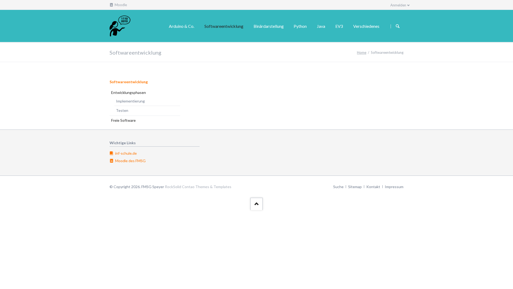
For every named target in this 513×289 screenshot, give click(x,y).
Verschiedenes (366, 26)
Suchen (397, 26)
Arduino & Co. (181, 26)
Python (300, 26)
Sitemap (355, 186)
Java (321, 26)
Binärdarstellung (269, 26)
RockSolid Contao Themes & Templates (198, 186)
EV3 (339, 26)
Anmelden (398, 5)
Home (361, 52)
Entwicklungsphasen (128, 92)
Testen (122, 110)
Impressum (394, 186)
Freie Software (123, 120)
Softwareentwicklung (129, 81)
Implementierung (130, 101)
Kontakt (373, 186)
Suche (338, 186)
